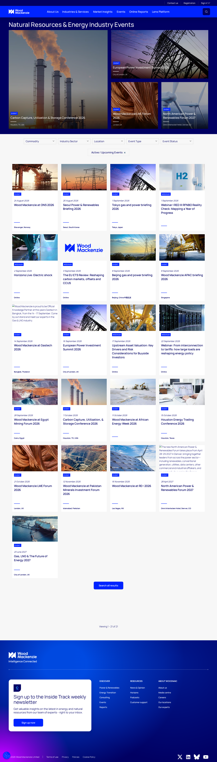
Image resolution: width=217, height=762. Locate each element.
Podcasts (134, 697)
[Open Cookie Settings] (6, 755)
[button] (206, 11)
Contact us (172, 3)
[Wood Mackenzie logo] (19, 11)
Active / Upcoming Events (107, 152)
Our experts (164, 707)
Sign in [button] (205, 2)
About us (162, 687)
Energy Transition (107, 692)
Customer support (138, 702)
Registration (189, 3)
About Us (53, 11)
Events (121, 11)
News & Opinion (137, 687)
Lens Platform (160, 11)
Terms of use (52, 757)
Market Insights (102, 11)
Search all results (108, 585)
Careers (162, 697)
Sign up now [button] (28, 722)
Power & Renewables (109, 687)
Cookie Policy (89, 757)
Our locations (164, 702)
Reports (103, 707)
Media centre (164, 692)
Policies (75, 757)
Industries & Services (75, 11)
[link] (108, 657)
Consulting (104, 697)
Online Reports (138, 11)
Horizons (134, 692)
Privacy (65, 757)
